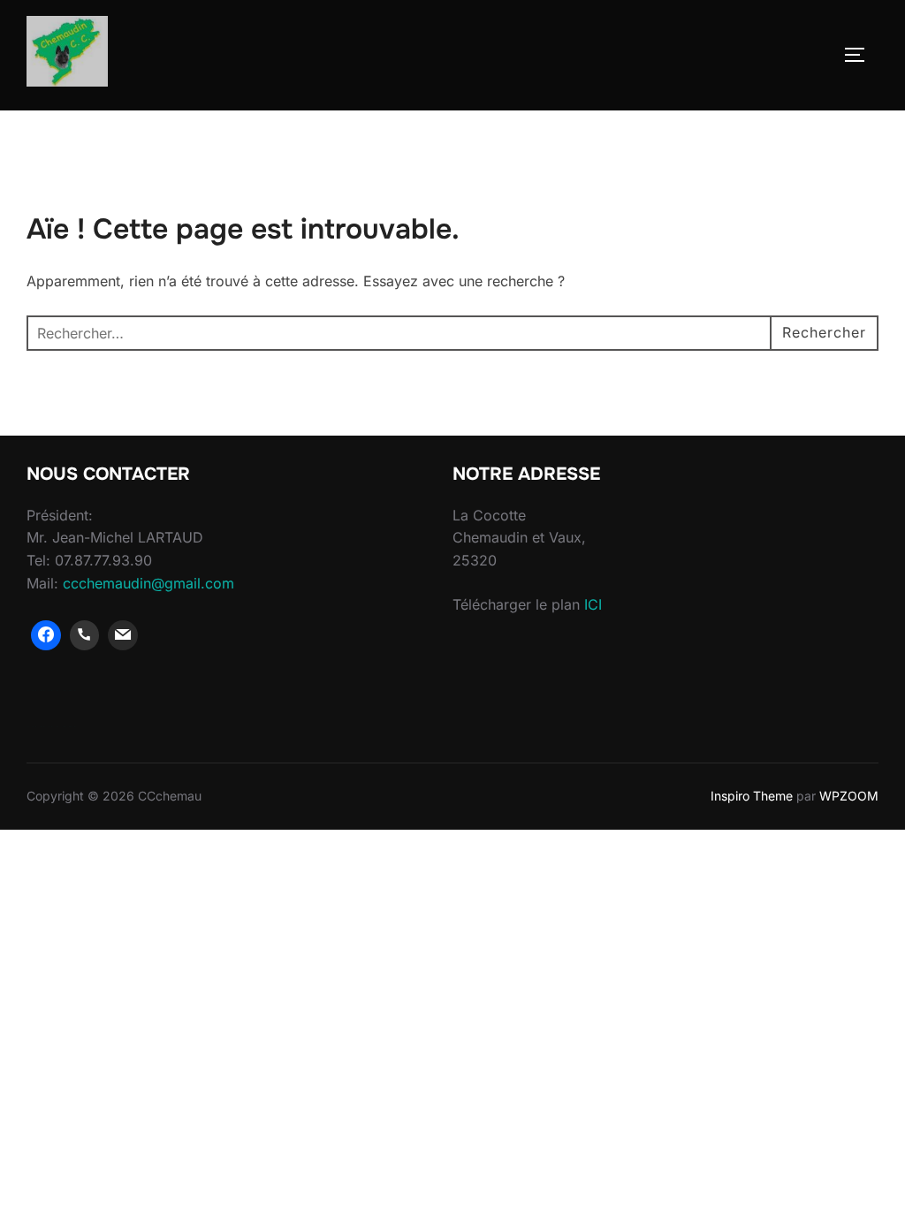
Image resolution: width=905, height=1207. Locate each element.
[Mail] (122, 635)
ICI (593, 604)
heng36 (52, 690)
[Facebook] (46, 635)
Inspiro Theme (752, 795)
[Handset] (84, 635)
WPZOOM (848, 795)
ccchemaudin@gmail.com (148, 583)
